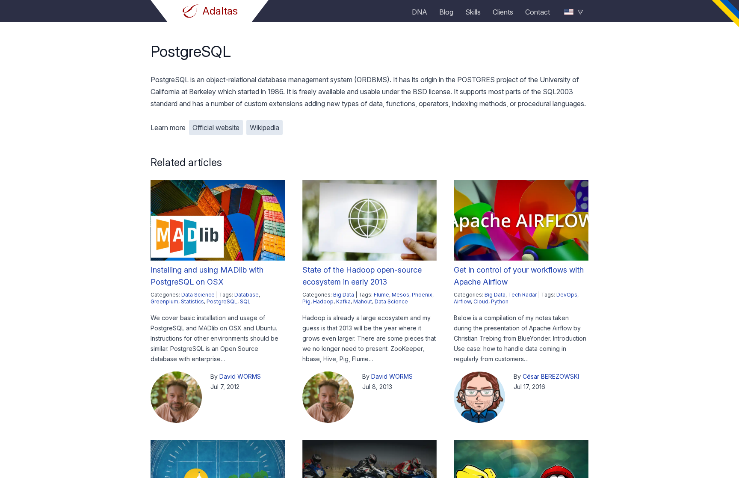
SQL (245, 301)
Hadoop (323, 301)
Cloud (480, 301)
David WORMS (240, 376)
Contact (537, 12)
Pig (306, 301)
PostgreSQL (222, 301)
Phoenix (422, 294)
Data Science (198, 294)
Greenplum (164, 301)
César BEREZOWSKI (551, 376)
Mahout (362, 301)
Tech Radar (522, 294)
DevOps (566, 294)
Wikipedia (264, 127)
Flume (381, 294)
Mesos (400, 294)
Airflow (462, 301)
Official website (215, 127)
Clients (503, 12)
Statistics (192, 301)
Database (246, 294)
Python (499, 301)
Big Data (343, 294)
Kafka (343, 301)
